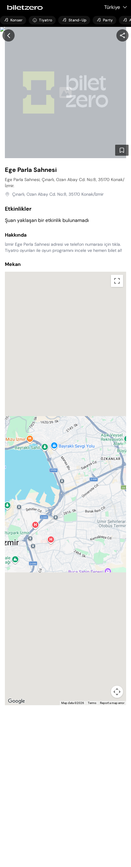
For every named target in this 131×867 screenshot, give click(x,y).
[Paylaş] (122, 35)
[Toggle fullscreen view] (117, 281)
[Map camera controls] (117, 692)
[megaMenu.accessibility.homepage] (23, 7)
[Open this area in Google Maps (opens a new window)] (16, 701)
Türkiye (112, 7)
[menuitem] (13, 20)
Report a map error (112, 703)
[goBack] (8, 35)
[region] (122, 35)
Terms (92, 703)
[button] (65, 481)
